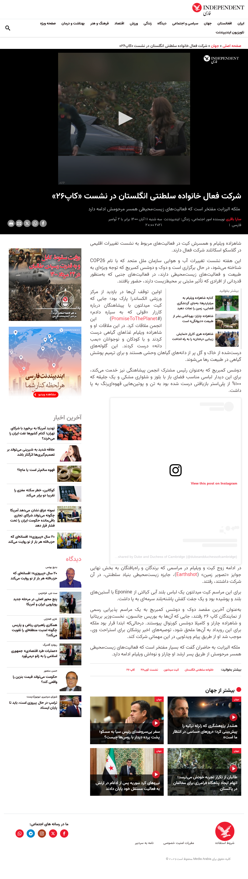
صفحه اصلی (232, 46)
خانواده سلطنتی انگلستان (199, 669)
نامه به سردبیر (144, 843)
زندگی (148, 23)
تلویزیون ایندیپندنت (230, 32)
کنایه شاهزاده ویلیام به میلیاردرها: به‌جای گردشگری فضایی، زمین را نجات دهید (195, 303)
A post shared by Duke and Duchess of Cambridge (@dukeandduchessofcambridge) (172, 557)
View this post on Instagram (214, 483)
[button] (124, 118)
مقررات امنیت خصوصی (178, 843)
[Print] (11, 223)
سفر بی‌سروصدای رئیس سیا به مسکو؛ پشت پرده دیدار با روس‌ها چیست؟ (129, 735)
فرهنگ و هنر (99, 23)
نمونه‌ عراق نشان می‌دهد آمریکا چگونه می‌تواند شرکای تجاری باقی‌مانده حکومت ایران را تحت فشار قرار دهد (32, 518)
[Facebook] (43, 223)
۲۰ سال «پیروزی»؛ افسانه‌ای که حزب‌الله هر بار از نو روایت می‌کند (31, 539)
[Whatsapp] (35, 223)
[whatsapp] (20, 833)
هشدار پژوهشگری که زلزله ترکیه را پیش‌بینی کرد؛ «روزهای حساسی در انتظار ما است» (205, 731)
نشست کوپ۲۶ (149, 669)
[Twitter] (27, 223)
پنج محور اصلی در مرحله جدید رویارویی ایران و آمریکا (35, 601)
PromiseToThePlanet (134, 319)
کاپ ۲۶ (130, 669)
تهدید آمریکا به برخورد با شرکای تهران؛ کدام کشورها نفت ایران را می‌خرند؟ (32, 433)
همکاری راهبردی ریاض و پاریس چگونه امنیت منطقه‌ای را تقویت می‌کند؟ (34, 630)
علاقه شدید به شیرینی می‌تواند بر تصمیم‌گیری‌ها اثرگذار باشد (31, 452)
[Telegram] (31, 833)
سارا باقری (233, 219)
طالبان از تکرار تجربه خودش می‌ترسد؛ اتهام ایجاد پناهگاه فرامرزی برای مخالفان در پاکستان (205, 783)
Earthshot (186, 575)
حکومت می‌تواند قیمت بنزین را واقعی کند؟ (35, 679)
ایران (241, 23)
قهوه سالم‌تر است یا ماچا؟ (36, 470)
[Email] (19, 223)
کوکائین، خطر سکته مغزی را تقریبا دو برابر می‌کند (34, 492)
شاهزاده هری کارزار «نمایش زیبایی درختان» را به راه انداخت (192, 337)
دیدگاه (161, 23)
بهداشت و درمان (73, 23)
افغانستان (224, 23)
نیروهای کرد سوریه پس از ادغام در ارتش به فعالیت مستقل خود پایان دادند (128, 786)
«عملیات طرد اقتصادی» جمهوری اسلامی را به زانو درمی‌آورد (34, 653)
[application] (124, 119)
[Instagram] (42, 833)
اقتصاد (119, 23)
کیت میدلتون (171, 669)
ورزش (134, 23)
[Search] (8, 28)
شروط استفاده (224, 843)
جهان (208, 23)
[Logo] (221, 59)
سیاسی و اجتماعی (185, 23)
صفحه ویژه (48, 23)
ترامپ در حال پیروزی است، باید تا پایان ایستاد (33, 705)
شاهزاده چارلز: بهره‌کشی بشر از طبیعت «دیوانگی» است (193, 319)
